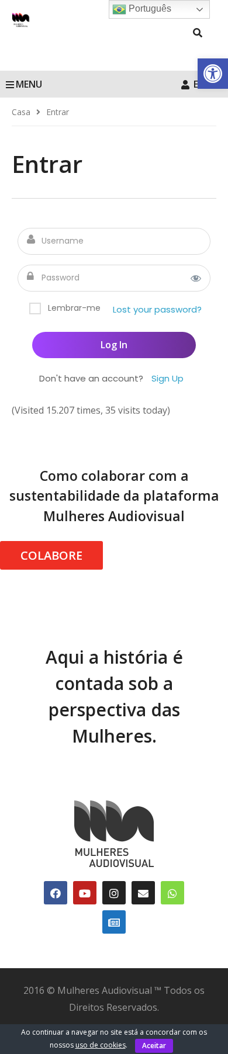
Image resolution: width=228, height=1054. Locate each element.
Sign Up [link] (167, 378)
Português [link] (148, 8)
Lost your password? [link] (157, 309)
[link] (213, 73)
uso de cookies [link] (100, 1045)
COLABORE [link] (51, 555)
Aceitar (154, 1045)
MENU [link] (29, 84)
